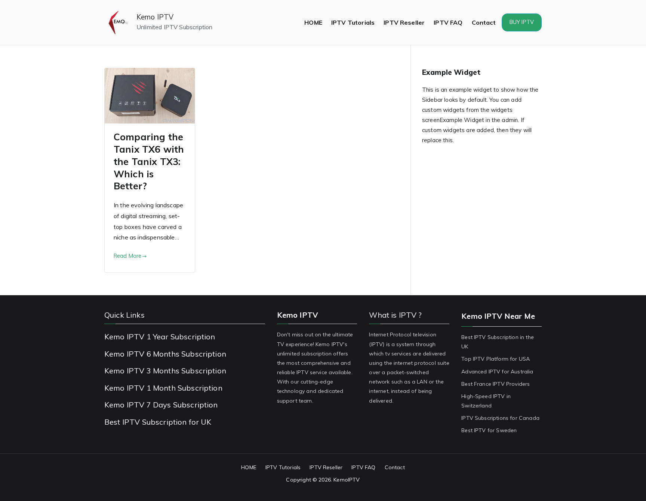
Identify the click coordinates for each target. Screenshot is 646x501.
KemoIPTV (346, 479)
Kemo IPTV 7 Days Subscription (161, 404)
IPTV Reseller (404, 22)
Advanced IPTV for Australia (497, 371)
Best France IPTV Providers (495, 384)
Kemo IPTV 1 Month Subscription (163, 387)
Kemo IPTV (154, 16)
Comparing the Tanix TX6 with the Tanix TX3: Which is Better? (149, 161)
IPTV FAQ (448, 22)
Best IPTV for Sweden (489, 430)
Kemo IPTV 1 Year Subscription (159, 336)
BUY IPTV (522, 22)
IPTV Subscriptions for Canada (500, 418)
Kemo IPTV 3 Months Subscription (165, 370)
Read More (127, 256)
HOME (313, 22)
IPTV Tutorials (353, 22)
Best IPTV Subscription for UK (158, 422)
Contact (484, 22)
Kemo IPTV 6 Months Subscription (165, 353)
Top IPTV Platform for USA (495, 358)
